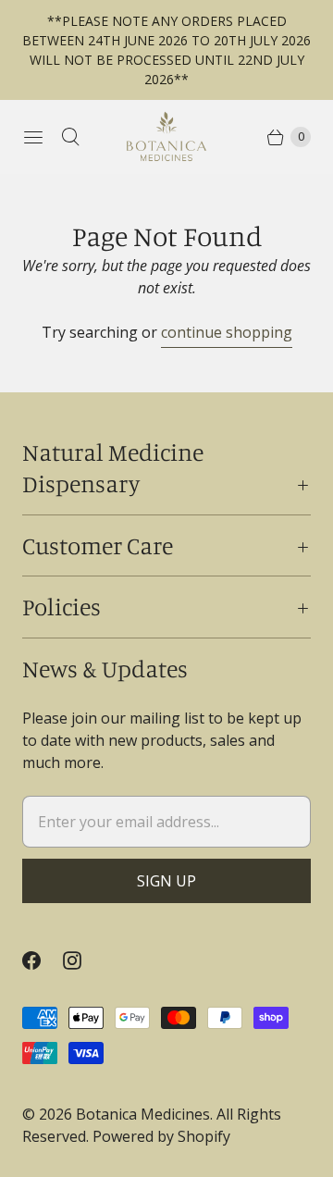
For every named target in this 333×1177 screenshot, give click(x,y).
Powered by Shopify (161, 1136)
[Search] (70, 137)
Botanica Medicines (143, 1114)
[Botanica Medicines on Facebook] (42, 960)
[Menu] (33, 137)
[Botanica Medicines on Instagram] (83, 960)
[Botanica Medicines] (166, 136)
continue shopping (226, 332)
